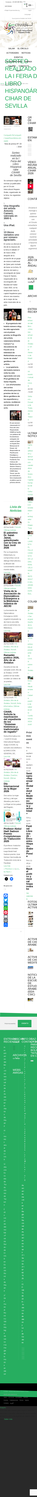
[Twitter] (12, 900)
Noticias (25, 1397)
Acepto (3, 1408)
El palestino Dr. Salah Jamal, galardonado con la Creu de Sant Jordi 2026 (12, 540)
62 (5, 872)
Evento (25, 1023)
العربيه (11, 1403)
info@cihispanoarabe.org (12, 10)
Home (2, 83)
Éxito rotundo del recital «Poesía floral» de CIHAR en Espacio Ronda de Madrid (5, 1250)
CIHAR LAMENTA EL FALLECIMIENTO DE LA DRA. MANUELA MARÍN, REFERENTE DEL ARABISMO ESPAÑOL (30, 565)
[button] (29, 913)
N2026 (18, 527)
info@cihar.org (25, 1166)
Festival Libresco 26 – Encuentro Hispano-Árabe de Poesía (29, 841)
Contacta (6, 1403)
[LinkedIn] (12, 904)
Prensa (21, 1400)
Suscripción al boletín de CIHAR (21, 18)
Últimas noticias (10, 530)
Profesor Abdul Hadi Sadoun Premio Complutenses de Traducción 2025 (12, 835)
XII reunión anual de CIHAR (30, 378)
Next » (9, 872)
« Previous (8, 869)
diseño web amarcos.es (10, 1394)
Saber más (8, 1419)
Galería (27, 1400)
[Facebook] (12, 896)
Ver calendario (29, 896)
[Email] (12, 916)
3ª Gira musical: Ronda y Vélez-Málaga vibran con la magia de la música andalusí (5, 1334)
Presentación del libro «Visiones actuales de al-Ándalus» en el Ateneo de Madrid (30, 339)
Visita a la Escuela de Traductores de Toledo (30, 408)
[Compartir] (12, 925)
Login (30, 10)
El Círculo (11, 1397)
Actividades (18, 1397)
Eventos (14, 775)
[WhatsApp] (12, 908)
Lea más (7, 572)
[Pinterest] (12, 912)
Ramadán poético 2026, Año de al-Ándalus (11, 659)
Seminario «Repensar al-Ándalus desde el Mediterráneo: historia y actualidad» (29, 793)
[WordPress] (12, 921)
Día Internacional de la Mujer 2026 (11, 787)
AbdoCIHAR (7, 129)
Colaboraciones (14, 1400)
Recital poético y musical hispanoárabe (29, 878)
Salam (5, 1397)
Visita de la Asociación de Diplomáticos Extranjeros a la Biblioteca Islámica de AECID (12, 598)
